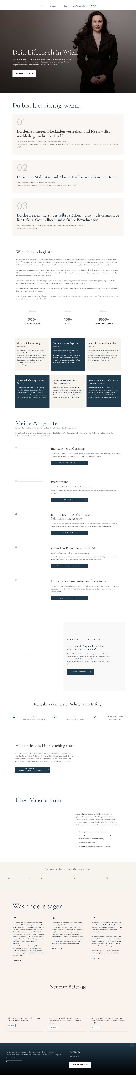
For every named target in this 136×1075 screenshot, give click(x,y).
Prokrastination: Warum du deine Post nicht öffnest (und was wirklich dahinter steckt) (108, 1020)
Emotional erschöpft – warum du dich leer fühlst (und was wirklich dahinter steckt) (65, 1020)
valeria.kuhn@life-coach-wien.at (34, 719)
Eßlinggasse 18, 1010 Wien (75, 719)
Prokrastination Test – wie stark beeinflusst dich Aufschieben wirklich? (24, 1019)
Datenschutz (76, 1056)
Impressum (74, 1052)
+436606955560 (115, 719)
